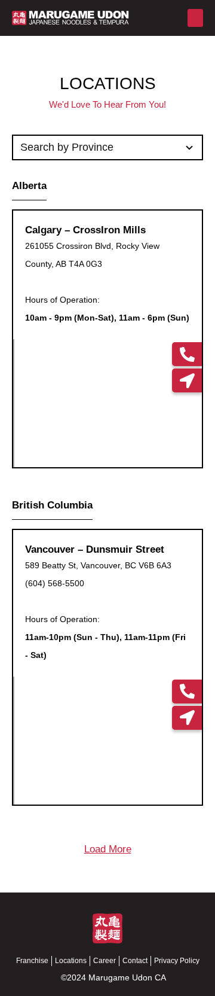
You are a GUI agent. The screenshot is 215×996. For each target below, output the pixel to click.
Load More (107, 849)
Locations (71, 961)
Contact (135, 961)
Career (104, 961)
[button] (195, 18)
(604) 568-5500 (54, 583)
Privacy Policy (176, 961)
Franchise (32, 961)
